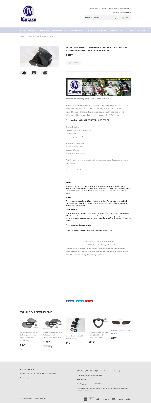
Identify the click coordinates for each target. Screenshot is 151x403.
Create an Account (125, 12)
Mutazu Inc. (28, 398)
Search (32, 30)
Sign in (115, 12)
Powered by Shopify (40, 398)
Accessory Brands (73, 30)
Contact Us (116, 30)
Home (22, 30)
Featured (57, 30)
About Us (43, 30)
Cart (127, 17)
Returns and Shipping (135, 30)
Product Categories (96, 30)
